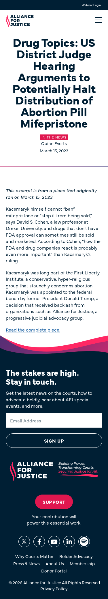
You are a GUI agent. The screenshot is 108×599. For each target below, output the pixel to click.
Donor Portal (54, 571)
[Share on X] (24, 541)
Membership (82, 563)
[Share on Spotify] (84, 541)
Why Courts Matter (34, 556)
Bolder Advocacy (76, 556)
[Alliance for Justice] (20, 21)
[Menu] (98, 20)
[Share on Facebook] (39, 541)
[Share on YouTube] (54, 541)
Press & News (26, 563)
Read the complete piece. (33, 329)
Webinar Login (91, 4)
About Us (55, 563)
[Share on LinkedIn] (69, 541)
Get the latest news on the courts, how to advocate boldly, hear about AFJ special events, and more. (49, 399)
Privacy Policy (54, 588)
